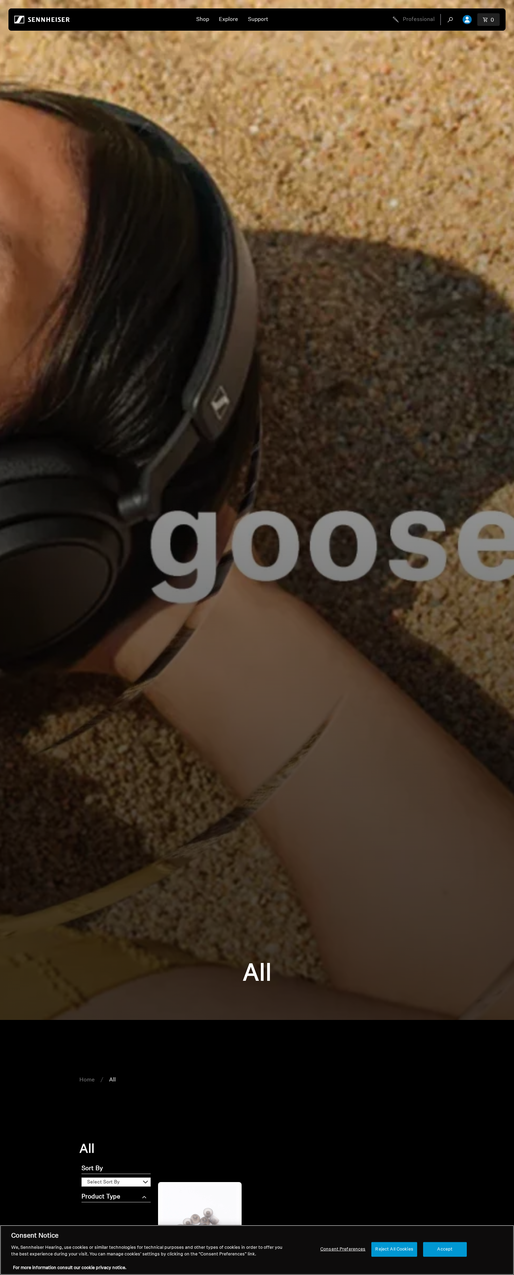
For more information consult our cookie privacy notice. (69, 1268)
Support (258, 19)
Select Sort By (103, 1182)
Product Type (100, 1197)
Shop (202, 19)
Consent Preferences (342, 1249)
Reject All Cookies (394, 1249)
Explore (228, 19)
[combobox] (452, 19)
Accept (444, 1249)
